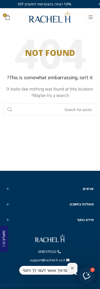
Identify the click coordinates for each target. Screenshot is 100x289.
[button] (86, 275)
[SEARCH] (10, 109)
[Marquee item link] (42, 4)
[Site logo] (50, 16)
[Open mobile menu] (91, 17)
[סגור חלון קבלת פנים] (72, 268)
